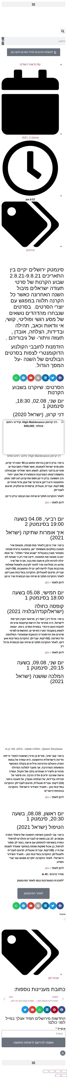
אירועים (30, 250)
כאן (47, 502)
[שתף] (52, 1071)
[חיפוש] (3, 41)
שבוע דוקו (53, 978)
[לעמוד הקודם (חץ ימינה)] (64, 1075)
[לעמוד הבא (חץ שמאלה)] (58, 1075)
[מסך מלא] (58, 1071)
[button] (33, 4)
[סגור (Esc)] (45, 1071)
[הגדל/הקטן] (64, 1071)
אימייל (61, 1029)
